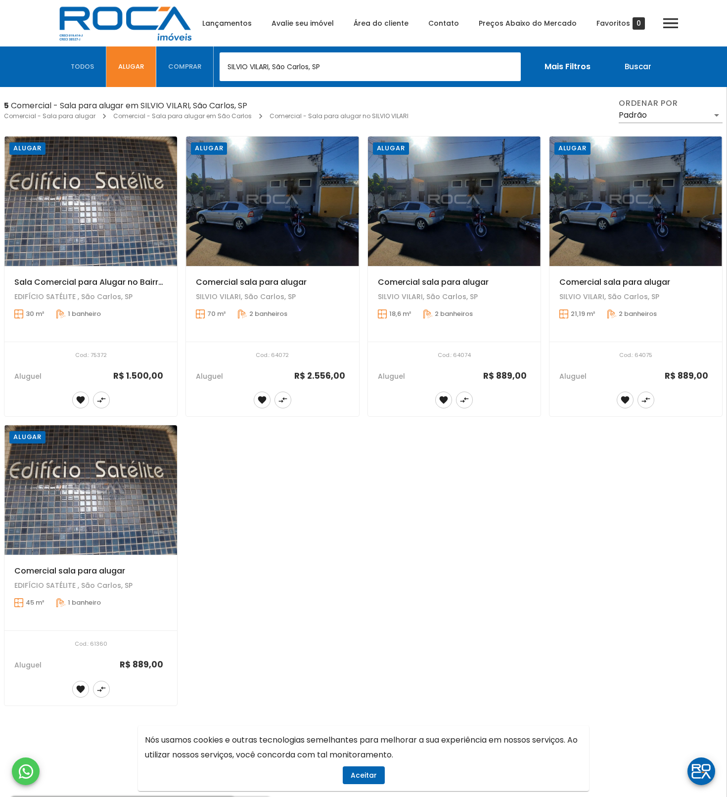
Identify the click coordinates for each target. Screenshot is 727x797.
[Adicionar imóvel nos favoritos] (80, 400)
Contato (443, 23)
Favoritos (618, 23)
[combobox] (370, 66)
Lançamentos (227, 23)
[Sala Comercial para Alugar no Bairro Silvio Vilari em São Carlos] (90, 201)
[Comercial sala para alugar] (272, 201)
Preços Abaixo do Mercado (528, 23)
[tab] (82, 66)
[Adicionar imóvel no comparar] (101, 400)
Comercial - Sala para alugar (49, 116)
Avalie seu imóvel (303, 23)
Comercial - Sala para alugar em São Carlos (182, 116)
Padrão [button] (633, 115)
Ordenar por (648, 103)
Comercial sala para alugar (251, 282)
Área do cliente (381, 23)
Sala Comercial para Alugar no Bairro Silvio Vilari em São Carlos (142, 282)
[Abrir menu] (670, 23)
